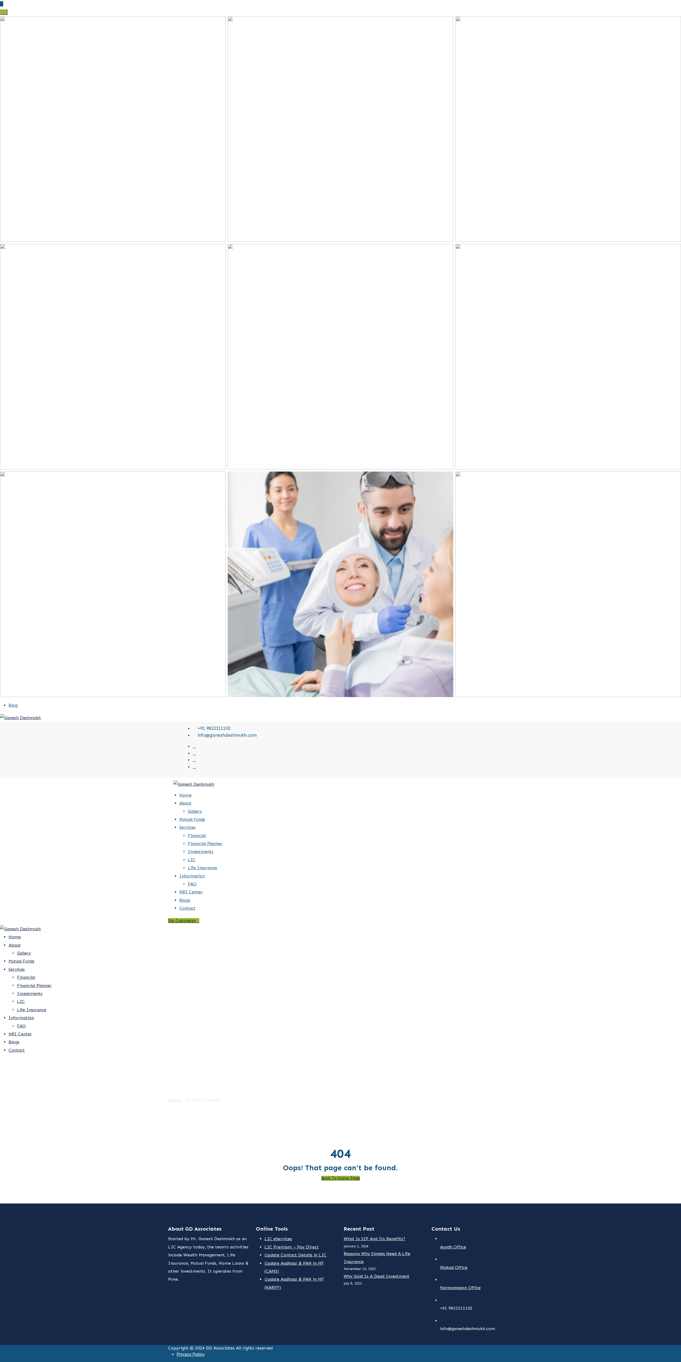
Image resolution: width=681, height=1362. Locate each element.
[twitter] (194, 746)
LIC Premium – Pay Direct (291, 1246)
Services (187, 827)
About (185, 803)
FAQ (192, 883)
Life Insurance (202, 867)
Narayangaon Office (460, 1287)
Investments (200, 851)
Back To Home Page (340, 1178)
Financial (197, 835)
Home (185, 795)
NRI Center (191, 891)
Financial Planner (205, 843)
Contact (187, 908)
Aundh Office (453, 1246)
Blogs (184, 900)
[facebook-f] (194, 753)
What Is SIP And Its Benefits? (374, 1238)
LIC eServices (278, 1238)
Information (192, 875)
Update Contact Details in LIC (295, 1254)
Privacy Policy (191, 1354)
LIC (192, 859)
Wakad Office (453, 1267)
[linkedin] (194, 766)
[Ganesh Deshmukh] (20, 717)
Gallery (195, 811)
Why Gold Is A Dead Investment (376, 1276)
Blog (13, 705)
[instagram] (194, 759)
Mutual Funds (192, 819)
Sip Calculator (182, 920)
